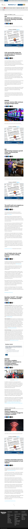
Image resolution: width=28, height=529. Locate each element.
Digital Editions (10, 522)
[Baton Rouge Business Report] (12, 4)
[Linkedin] (25, 1)
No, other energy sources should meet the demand (12, 351)
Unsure (7, 352)
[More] (13, 58)
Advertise (9, 0)
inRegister (16, 519)
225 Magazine (16, 518)
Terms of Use (23, 519)
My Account (6, 0)
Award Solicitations (23, 0)
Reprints (19, 0)
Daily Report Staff (7, 56)
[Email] (10, 23)
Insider (8, 100)
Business (3, 11)
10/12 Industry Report (17, 520)
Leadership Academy (17, 521)
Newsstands (9, 521)
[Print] (12, 23)
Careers (23, 516)
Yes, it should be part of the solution (10, 349)
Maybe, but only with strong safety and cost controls (12, 350)
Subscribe (13, 0)
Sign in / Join (2, 0)
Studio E (16, 522)
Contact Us (16, 0)
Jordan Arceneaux (7, 104)
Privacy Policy (23, 518)
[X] (26, 1)
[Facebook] (24, 1)
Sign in (18, 29)
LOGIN (24, 4)
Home (1, 11)
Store (8, 517)
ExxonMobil (16, 379)
